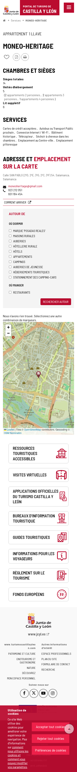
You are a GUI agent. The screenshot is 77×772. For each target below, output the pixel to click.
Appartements (22, 256)
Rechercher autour (56, 302)
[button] (8, 327)
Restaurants (21, 292)
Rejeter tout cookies (50, 738)
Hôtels (17, 251)
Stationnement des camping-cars (34, 277)
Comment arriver (15, 202)
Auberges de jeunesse (28, 267)
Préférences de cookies (50, 750)
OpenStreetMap (32, 429)
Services (16, 20)
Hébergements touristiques (31, 272)
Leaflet (10, 429)
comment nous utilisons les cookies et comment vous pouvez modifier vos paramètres (18, 757)
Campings (19, 262)
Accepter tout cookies (50, 726)
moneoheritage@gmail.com (25, 186)
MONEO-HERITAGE (36, 20)
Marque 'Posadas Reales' (29, 231)
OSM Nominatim (13, 432)
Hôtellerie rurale (25, 246)
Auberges (19, 241)
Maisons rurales (24, 236)
